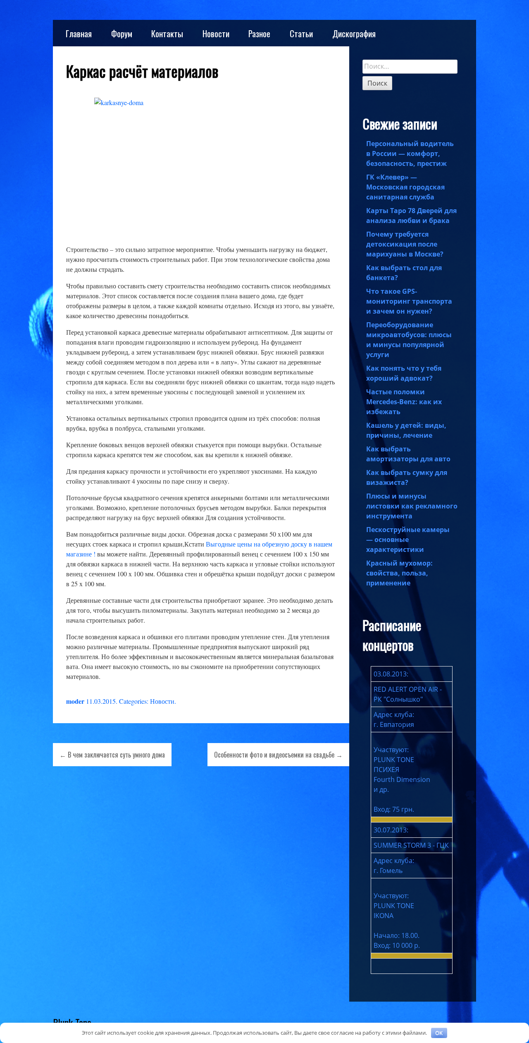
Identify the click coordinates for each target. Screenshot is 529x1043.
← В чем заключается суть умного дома (112, 755)
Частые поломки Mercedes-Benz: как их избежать (404, 401)
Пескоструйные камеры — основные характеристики (408, 539)
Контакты (167, 33)
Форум (121, 33)
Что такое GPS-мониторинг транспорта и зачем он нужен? (409, 301)
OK (439, 1032)
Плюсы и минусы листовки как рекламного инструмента (412, 506)
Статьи (301, 33)
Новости (216, 33)
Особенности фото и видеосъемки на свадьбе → (278, 755)
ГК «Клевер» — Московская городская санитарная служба (405, 187)
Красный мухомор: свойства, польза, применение (399, 573)
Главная (79, 33)
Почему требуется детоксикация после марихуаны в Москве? (404, 244)
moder (75, 701)
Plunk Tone (72, 1022)
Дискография (354, 33)
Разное (259, 33)
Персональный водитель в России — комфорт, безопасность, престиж (410, 153)
